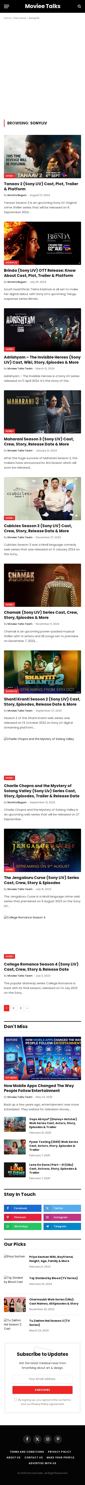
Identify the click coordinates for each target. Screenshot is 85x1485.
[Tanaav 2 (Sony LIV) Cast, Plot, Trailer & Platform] (42, 156)
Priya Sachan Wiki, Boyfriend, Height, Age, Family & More (51, 1259)
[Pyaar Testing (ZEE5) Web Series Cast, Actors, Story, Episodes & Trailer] (15, 1146)
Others (11, 1078)
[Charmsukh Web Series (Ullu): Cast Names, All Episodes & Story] (15, 1304)
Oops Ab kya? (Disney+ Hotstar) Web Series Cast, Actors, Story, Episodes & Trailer (53, 1123)
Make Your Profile (60, 1457)
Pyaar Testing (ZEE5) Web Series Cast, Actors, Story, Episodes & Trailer (53, 1146)
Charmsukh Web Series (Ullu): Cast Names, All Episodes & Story (53, 1301)
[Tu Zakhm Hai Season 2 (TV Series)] (15, 1325)
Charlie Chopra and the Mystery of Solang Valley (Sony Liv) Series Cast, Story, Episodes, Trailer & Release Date (41, 791)
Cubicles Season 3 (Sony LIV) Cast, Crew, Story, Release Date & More (38, 528)
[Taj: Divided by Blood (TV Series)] (15, 1283)
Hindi (9, 176)
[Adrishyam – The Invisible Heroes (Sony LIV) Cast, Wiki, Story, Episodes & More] (42, 329)
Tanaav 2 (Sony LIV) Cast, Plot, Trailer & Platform (41, 186)
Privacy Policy (39, 1404)
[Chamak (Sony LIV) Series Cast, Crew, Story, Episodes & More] (42, 585)
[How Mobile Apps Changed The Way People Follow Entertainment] (42, 1058)
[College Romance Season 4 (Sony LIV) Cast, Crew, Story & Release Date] (42, 937)
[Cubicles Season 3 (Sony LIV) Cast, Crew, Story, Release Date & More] (42, 498)
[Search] (79, 6)
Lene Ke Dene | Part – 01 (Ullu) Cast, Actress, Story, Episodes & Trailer (53, 1169)
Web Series (19, 18)
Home (7, 18)
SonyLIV (11, 262)
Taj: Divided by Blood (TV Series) (53, 1278)
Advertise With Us (42, 1463)
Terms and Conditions (27, 1451)
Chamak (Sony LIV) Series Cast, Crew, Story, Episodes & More (41, 615)
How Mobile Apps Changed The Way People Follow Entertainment (39, 1088)
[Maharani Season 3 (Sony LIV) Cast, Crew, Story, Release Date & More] (42, 411)
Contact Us (34, 1457)
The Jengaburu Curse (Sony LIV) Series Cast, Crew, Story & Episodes (41, 880)
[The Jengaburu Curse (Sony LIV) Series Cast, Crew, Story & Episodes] (42, 850)
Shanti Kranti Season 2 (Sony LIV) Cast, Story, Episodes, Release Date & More (42, 702)
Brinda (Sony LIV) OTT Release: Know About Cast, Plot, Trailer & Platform (40, 273)
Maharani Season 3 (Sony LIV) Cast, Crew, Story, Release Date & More (39, 441)
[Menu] (6, 6)
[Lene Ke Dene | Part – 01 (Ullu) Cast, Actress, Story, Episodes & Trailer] (15, 1169)
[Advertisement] (42, 68)
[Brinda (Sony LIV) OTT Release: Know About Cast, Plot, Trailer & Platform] (42, 243)
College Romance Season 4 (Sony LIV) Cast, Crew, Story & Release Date (41, 967)
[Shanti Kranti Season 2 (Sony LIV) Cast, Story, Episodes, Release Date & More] (42, 672)
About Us (14, 1457)
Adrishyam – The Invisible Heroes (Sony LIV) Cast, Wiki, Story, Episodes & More (42, 360)
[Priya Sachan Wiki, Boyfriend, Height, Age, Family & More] (15, 1261)
